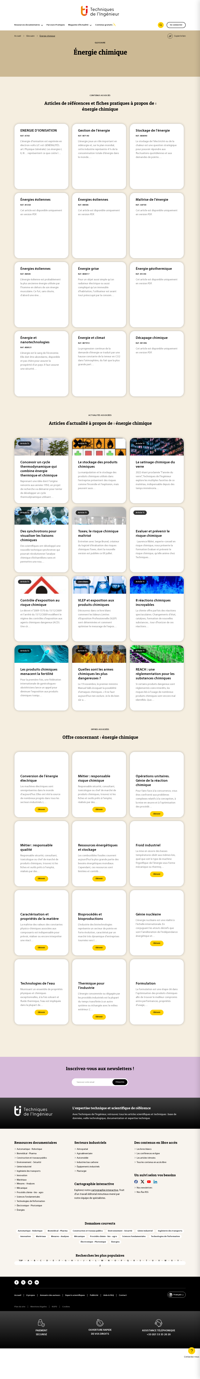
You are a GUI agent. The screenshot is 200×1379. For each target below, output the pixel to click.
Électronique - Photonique (29, 1206)
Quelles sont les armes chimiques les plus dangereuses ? (95, 674)
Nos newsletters (144, 1188)
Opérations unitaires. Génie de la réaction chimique (152, 781)
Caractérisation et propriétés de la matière (39, 917)
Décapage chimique (152, 338)
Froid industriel (148, 845)
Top (21, 1261)
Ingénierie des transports (29, 1171)
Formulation (146, 983)
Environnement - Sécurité (29, 1162)
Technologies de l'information (31, 1201)
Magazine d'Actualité (78, 25)
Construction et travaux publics (32, 1158)
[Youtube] (149, 1181)
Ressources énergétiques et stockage (98, 848)
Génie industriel (24, 1167)
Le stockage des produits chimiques (97, 465)
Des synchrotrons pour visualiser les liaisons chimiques (38, 536)
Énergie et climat (91, 338)
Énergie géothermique (154, 269)
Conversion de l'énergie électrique (39, 779)
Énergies (21, 1210)
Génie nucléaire (148, 914)
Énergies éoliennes (35, 200)
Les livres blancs (144, 1149)
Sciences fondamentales (28, 1197)
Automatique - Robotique (29, 1149)
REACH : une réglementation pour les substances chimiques (155, 674)
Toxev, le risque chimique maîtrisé (98, 534)
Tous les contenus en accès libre (151, 1162)
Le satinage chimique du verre (155, 465)
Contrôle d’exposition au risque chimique (40, 603)
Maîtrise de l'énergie (152, 200)
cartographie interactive (104, 1190)
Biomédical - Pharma (26, 1153)
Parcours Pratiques (56, 25)
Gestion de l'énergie (94, 130)
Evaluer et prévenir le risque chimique (153, 534)
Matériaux (22, 1180)
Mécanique (22, 1188)
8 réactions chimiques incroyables (153, 603)
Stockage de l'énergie (153, 130)
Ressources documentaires (27, 25)
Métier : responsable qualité (36, 848)
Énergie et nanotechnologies (34, 340)
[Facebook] (136, 1181)
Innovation (22, 1175)
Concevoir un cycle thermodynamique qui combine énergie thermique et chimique (38, 469)
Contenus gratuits (103, 25)
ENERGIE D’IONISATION (38, 130)
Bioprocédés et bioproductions (90, 917)
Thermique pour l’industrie (91, 986)
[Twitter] (142, 1181)
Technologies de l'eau (37, 983)
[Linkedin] (155, 1181)
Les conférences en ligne (148, 1153)
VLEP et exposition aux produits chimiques (96, 603)
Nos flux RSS (142, 1192)
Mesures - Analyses (26, 1184)
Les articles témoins (146, 1158)
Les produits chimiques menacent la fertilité (38, 672)
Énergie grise (88, 269)
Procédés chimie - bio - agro (30, 1192)
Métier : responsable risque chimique (94, 779)
